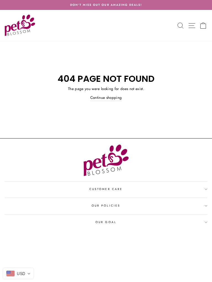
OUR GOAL (106, 222)
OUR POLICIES (106, 206)
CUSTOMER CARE (106, 189)
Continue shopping (106, 97)
